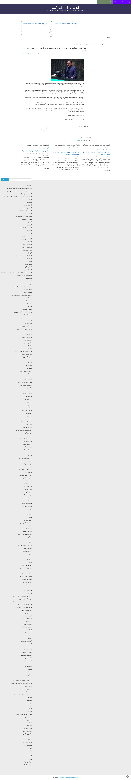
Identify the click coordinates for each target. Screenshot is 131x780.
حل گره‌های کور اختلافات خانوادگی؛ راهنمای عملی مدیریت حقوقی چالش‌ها (66, 153)
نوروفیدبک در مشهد (27, 731)
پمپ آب (30, 331)
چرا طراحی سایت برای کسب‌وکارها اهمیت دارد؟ (35, 151)
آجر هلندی (29, 202)
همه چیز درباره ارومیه (27, 736)
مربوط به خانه (28, 677)
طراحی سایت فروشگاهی (26, 582)
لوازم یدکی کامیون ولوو (26, 655)
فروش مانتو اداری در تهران (25, 599)
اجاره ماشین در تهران (27, 247)
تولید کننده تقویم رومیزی (26, 385)
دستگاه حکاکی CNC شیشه (25, 469)
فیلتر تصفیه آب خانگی (26, 610)
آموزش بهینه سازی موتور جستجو (24, 216)
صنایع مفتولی (28, 556)
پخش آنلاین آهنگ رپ (27, 326)
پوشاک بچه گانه (28, 340)
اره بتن (30, 261)
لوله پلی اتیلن (28, 658)
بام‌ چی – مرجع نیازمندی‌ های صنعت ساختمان (21, 295)
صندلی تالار (29, 559)
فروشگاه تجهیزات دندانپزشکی (24, 604)
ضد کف (30, 562)
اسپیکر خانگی (28, 267)
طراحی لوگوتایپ (28, 585)
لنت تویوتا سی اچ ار (27, 649)
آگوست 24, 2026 (74, 156)
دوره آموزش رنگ (28, 495)
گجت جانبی (29, 644)
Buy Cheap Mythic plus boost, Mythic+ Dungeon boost (19, 191)
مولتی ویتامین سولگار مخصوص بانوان (23, 694)
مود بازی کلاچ (28, 691)
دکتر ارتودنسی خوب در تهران (25, 475)
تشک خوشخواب (28, 365)
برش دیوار (29, 303)
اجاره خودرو (29, 241)
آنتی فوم (30, 222)
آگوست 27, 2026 (44, 153)
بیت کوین (29, 320)
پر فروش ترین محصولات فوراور (24, 329)
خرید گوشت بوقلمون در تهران (25, 458)
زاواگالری (29, 514)
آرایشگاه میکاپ (28, 205)
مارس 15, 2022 (35, 53)
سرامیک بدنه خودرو (27, 528)
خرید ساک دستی (28, 441)
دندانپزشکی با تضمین (27, 492)
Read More (46, 168)
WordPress (61, 777)
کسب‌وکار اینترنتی (27, 624)
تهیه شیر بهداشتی (27, 376)
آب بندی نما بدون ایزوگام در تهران (24, 194)
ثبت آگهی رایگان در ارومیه (26, 393)
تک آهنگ (30, 374)
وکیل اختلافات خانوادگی (74, 158)
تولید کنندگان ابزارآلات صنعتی (25, 382)
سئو (85, 156)
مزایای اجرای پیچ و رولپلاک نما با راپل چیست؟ (21, 683)
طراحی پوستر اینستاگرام (26, 570)
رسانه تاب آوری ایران (27, 503)
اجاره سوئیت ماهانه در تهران (25, 244)
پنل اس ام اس (28, 334)
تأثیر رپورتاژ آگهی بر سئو (97, 156)
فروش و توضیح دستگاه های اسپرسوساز (22, 601)
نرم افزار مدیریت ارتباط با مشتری (24, 714)
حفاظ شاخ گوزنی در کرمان (25, 421)
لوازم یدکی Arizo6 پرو (27, 652)
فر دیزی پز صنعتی (27, 590)
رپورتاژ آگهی (89, 156)
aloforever (29, 185)
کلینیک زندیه (29, 630)
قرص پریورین (28, 615)
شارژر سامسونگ (28, 542)
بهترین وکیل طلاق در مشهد (25, 314)
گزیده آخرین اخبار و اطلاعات (26, 53)
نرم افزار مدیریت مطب (26, 720)
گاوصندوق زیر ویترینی (26, 641)
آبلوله (30, 199)
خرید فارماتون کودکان (26, 450)
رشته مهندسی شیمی (27, 506)
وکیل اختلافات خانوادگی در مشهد (63, 158)
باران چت (29, 284)
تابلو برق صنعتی (28, 343)
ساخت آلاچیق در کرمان (26, 520)
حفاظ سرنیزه (28, 419)
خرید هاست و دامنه (27, 464)
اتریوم (30, 233)
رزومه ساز (29, 500)
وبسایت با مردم (28, 739)
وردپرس (30, 767)
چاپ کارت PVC (28, 399)
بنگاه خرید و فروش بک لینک (105, 2)
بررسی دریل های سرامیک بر (25, 300)
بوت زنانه (29, 317)
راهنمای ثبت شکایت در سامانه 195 (122, 2)
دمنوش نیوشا (28, 489)
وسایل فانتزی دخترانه (27, 742)
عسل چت (29, 587)
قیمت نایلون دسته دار (27, 618)
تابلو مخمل (29, 348)
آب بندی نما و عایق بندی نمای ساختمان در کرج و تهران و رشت (17, 196)
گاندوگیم (30, 638)
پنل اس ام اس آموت (27, 337)
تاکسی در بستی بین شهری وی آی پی (23, 351)
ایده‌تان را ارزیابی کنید (65, 7)
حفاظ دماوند (29, 413)
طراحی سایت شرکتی (30, 153)
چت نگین (29, 407)
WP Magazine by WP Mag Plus (71, 777)
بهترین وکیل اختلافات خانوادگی (60, 156)
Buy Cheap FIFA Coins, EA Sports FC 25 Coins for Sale (19, 188)
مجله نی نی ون (28, 669)
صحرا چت (29, 554)
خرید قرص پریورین (27, 452)
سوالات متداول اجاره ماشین (25, 534)
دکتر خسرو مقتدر (28, 480)
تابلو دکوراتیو (29, 345)
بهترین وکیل (68, 156)
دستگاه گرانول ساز (27, 472)
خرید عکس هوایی (27, 444)
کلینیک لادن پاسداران (27, 632)
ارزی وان (29, 253)
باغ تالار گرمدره (28, 289)
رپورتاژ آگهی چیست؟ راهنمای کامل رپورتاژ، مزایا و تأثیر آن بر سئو (35, 24)
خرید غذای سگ (28, 447)
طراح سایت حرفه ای (27, 565)
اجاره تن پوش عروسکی (26, 239)
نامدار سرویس (28, 708)
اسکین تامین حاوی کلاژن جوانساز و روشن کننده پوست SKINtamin (16, 272)
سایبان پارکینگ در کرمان (26, 523)
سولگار (30, 537)
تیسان (30, 390)
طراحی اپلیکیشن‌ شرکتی (26, 568)
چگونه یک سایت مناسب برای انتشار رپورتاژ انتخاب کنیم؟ (66, 24)
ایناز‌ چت (30, 281)
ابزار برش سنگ (28, 224)
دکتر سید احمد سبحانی (26, 483)
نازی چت (29, 705)
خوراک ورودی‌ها (28, 762)
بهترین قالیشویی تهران (26, 309)
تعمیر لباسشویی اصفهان (26, 371)
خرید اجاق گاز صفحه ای (26, 433)
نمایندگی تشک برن (27, 728)
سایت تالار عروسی (27, 525)
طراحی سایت (37, 153)
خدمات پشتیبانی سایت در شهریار (24, 430)
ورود (30, 759)
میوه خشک (29, 700)
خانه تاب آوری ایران (27, 427)
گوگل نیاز (29, 646)
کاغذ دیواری (29, 621)
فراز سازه (29, 593)
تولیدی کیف (29, 388)
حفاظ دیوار (29, 416)
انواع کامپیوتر (28, 278)
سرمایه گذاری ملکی (27, 531)
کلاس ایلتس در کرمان (27, 627)
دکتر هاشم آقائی (28, 486)
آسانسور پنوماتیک (27, 208)
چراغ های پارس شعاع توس (25, 410)
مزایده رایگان (28, 686)
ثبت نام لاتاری (28, 396)
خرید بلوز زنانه (28, 435)
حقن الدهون (29, 424)
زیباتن (30, 517)
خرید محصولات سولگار (26, 461)
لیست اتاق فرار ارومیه (26, 660)
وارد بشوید (79, 140)
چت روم (30, 405)
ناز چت (30, 703)
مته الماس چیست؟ (27, 663)
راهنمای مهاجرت (28, 497)
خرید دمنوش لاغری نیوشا (26, 438)
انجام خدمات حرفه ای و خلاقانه (24, 275)
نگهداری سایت (28, 722)
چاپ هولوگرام (28, 402)
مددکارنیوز (29, 675)
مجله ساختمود (28, 666)
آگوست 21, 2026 (105, 156)
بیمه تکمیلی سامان (27, 323)
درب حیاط (29, 466)
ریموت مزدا (29, 511)
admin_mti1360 (83, 126)
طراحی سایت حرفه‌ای (26, 579)
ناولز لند (30, 711)
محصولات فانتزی (28, 672)
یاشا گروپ (29, 750)
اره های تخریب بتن (27, 264)
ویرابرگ (30, 748)
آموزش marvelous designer (25, 210)
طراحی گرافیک (45, 155)
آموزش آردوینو (28, 213)
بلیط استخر (29, 306)
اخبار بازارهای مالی (27, 250)
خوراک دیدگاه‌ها (28, 764)
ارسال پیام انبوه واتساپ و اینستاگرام (23, 255)
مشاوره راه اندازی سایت (26, 689)
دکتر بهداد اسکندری (27, 478)
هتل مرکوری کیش (27, 734)
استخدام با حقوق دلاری (26, 269)
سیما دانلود (29, 540)
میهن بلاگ (29, 697)
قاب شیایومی (28, 613)
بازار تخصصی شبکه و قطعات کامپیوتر (23, 286)
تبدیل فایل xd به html (27, 354)
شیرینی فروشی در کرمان (26, 551)
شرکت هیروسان (28, 548)
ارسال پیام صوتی (28, 258)
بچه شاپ (29, 298)
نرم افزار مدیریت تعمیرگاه (25, 717)
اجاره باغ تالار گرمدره (27, 236)
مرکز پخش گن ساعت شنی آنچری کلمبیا (22, 680)
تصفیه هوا (29, 368)
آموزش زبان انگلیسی (27, 219)
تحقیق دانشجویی (28, 360)
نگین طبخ (29, 725)
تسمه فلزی (29, 362)
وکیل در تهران (28, 745)
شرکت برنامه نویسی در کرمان (24, 545)
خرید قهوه (29, 455)
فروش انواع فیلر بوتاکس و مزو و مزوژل (22, 596)
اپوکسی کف (29, 230)
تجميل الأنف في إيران (27, 357)
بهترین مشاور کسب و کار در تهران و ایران (22, 312)
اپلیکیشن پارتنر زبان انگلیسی (25, 227)
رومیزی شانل (28, 509)
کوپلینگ (30, 635)
